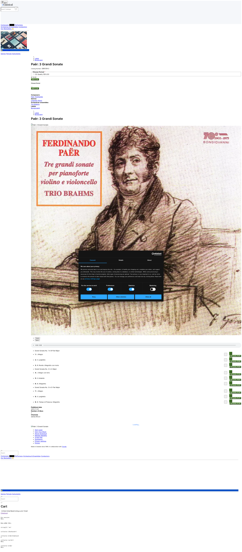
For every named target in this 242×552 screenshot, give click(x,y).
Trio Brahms (35, 104)
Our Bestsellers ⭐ (7, 29)
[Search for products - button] (16, 8)
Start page (38, 430)
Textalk (64, 446)
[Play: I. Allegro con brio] (225, 372)
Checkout (4, 513)
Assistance (38, 439)
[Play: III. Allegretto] (225, 383)
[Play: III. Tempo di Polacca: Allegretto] (225, 402)
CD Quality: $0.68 (235, 367)
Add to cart (35, 79)
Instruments (16, 54)
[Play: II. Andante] (225, 378)
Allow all (148, 297)
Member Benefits (41, 435)
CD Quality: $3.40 (235, 374)
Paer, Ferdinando (37, 97)
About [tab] (149, 260)
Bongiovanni (39, 60)
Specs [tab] (37, 340)
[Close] (32, 123)
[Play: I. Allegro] (225, 354)
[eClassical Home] (16, 5)
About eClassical (41, 434)
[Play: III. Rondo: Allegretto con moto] (225, 365)
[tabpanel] (136, 374)
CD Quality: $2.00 (235, 356)
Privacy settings (40, 441)
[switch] (110, 289)
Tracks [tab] (37, 338)
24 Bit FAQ (38, 437)
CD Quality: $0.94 (235, 385)
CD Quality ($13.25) (42, 74)
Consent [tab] (92, 260)
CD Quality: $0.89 (235, 361)
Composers (5, 25)
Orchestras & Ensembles (9, 27)
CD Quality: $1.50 (235, 403)
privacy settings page (92, 279)
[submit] (15, 453)
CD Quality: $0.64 (235, 379)
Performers (19, 25)
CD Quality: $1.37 (235, 398)
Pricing (37, 443)
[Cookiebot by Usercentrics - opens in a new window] (153, 254)
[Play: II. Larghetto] (225, 359)
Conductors (23, 27)
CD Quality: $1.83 (235, 392)
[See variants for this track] (230, 353)
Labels (11, 25)
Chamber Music (36, 101)
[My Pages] (4, 21)
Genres (3, 54)
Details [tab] (121, 260)
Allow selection (121, 297)
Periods (9, 54)
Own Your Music (40, 432)
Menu (5, 2)
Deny (94, 297)
